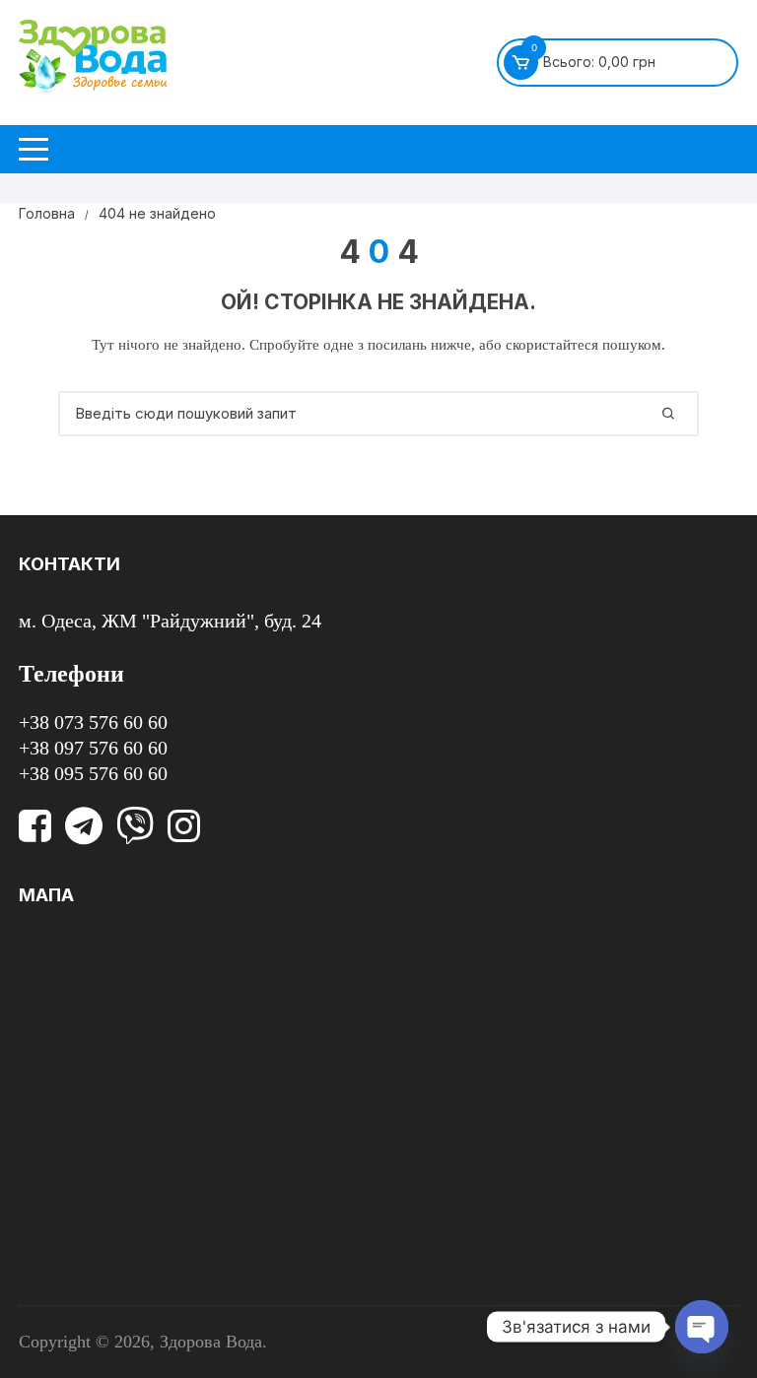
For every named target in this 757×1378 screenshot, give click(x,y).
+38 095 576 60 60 (93, 773)
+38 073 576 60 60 (93, 722)
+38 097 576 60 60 (93, 747)
